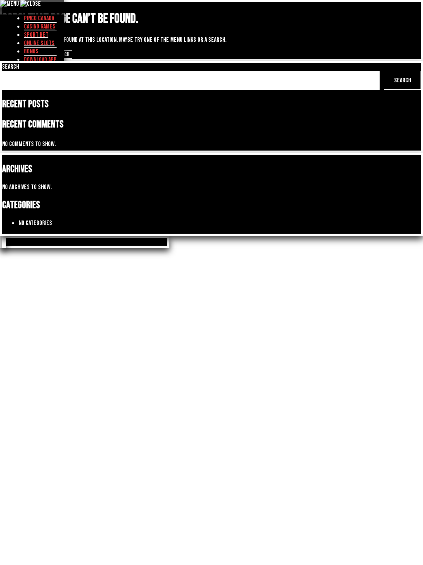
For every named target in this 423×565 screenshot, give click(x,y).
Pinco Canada (39, 18)
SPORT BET (36, 35)
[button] (4, 242)
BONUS (31, 51)
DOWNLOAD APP (40, 60)
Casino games (39, 27)
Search (10, 67)
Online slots (39, 43)
